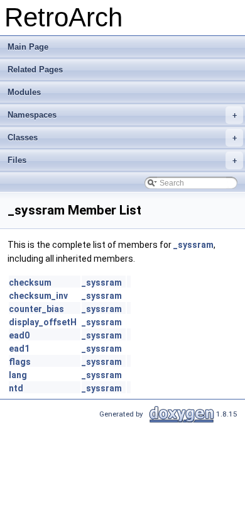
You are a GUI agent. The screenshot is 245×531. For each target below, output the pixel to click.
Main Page (28, 47)
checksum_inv (38, 296)
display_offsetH (43, 322)
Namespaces (122, 115)
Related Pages (35, 69)
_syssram (193, 245)
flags (20, 362)
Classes (122, 137)
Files (122, 160)
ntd (16, 388)
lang (18, 375)
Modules (24, 92)
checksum (30, 282)
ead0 (19, 335)
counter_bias (36, 309)
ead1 (19, 349)
